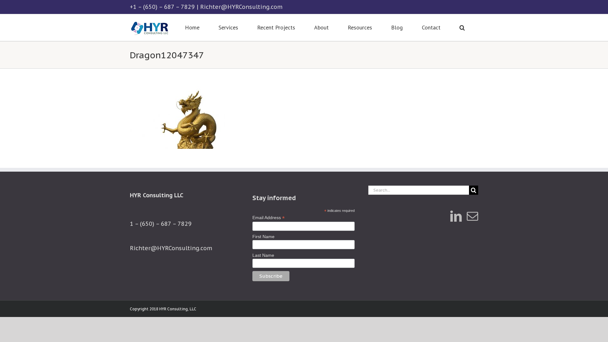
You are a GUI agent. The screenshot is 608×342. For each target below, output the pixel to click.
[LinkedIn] (456, 216)
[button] (462, 27)
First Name (263, 236)
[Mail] (472, 216)
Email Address (268, 218)
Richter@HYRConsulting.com (241, 6)
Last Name (263, 255)
